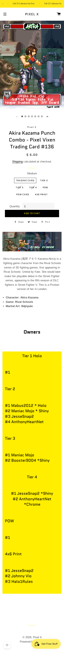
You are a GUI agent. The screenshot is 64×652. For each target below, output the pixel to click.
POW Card (22, 194)
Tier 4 (33, 187)
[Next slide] (47, 116)
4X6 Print (41, 194)
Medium (32, 173)
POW (45, 187)
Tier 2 (44, 180)
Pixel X (32, 14)
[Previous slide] (17, 116)
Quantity (15, 206)
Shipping (17, 161)
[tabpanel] (32, 64)
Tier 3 (19, 187)
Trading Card (25, 180)
